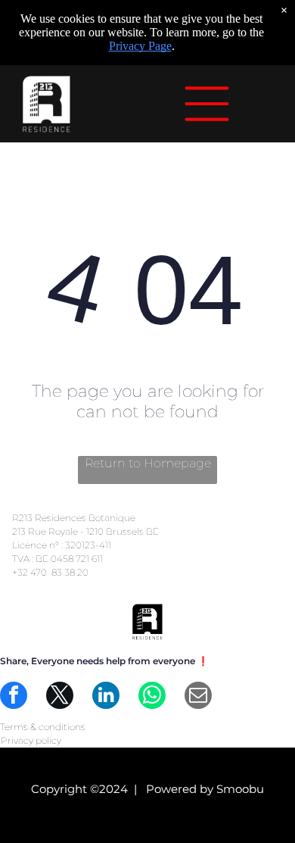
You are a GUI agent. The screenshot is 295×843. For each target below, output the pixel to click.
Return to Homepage (148, 463)
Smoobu (240, 789)
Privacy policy (31, 740)
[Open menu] (207, 104)
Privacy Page (140, 45)
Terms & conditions (42, 726)
